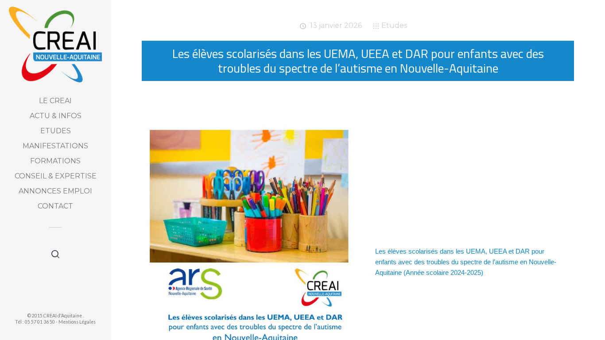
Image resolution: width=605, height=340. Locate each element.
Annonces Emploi (55, 191)
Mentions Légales (77, 322)
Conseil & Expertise (56, 176)
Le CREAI (55, 101)
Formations (55, 161)
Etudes (55, 131)
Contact (55, 206)
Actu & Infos (55, 116)
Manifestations (55, 146)
